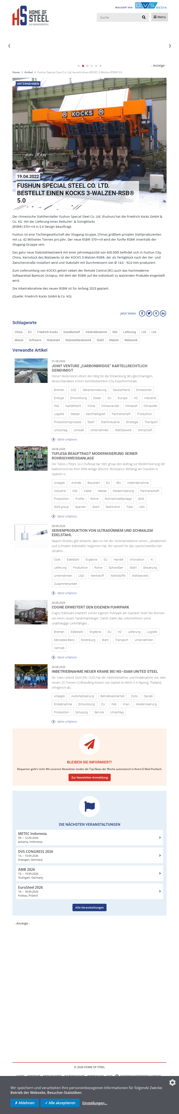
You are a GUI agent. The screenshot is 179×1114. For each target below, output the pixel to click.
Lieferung (129, 332)
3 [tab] (87, 66)
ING (115, 332)
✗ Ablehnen (24, 1102)
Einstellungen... (94, 1103)
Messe (19, 340)
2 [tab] (83, 66)
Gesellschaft (71, 332)
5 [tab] (96, 66)
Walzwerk (131, 340)
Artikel (28, 72)
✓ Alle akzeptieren (60, 1102)
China (18, 332)
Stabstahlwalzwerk (78, 340)
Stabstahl (53, 340)
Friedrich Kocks (47, 332)
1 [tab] (78, 66)
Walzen (114, 340)
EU (30, 332)
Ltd (143, 332)
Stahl (100, 340)
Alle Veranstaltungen (89, 907)
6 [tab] (100, 66)
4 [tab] (92, 66)
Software (35, 340)
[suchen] (144, 17)
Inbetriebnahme (96, 332)
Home (16, 72)
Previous (9, 46)
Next (170, 46)
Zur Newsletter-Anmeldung (89, 777)
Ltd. (154, 332)
